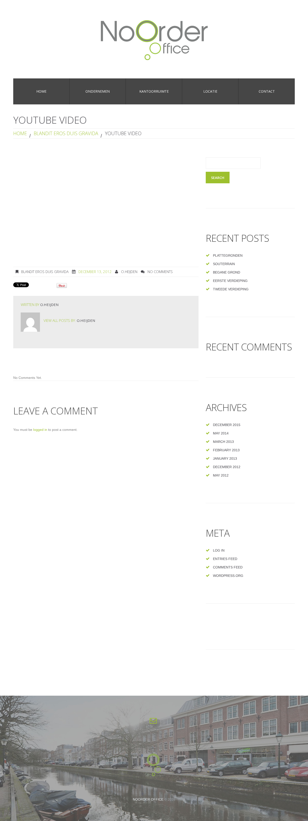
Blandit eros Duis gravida (66, 133)
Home (20, 133)
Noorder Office (148, 799)
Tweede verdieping (231, 289)
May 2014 (221, 433)
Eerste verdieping (230, 281)
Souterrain (224, 264)
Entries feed (225, 559)
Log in (219, 550)
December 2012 (226, 467)
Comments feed (228, 567)
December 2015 (226, 425)
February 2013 (226, 450)
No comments (160, 271)
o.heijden (129, 271)
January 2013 (225, 458)
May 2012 (221, 475)
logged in (40, 430)
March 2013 (223, 442)
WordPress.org (228, 576)
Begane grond (226, 272)
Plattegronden (228, 255)
